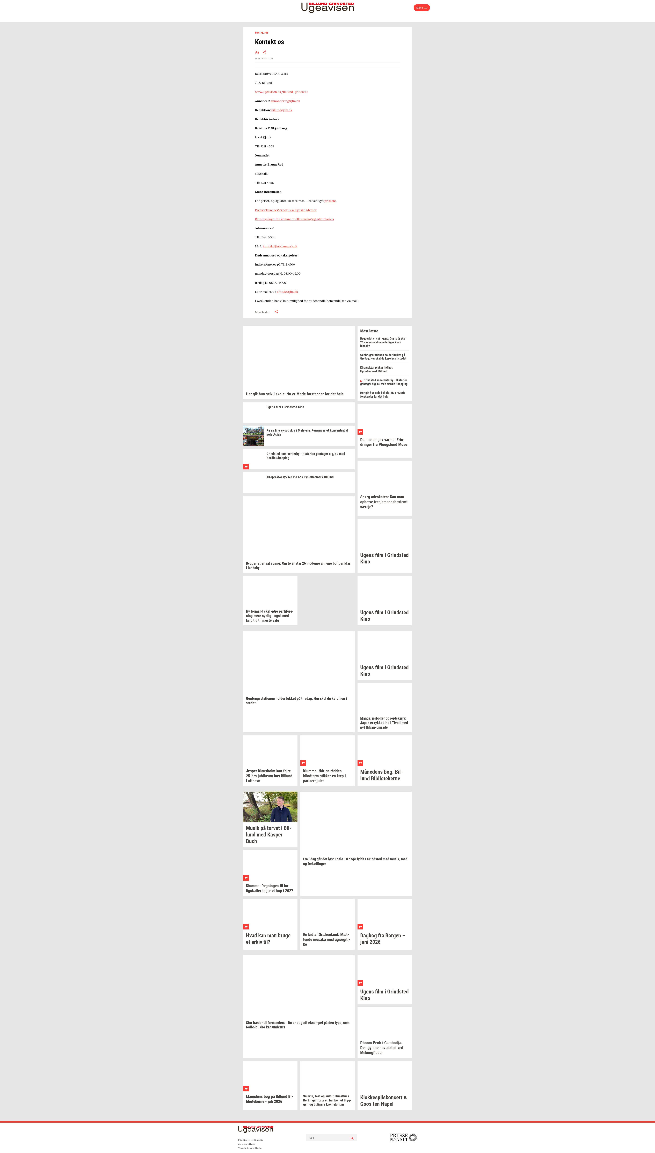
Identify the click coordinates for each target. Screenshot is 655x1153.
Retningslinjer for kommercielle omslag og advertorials (294, 219)
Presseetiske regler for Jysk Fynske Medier (286, 210)
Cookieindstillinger (246, 1144)
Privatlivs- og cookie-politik (250, 1140)
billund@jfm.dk (281, 110)
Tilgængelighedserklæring (250, 1148)
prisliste (330, 201)
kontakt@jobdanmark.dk (280, 246)
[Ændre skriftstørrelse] (257, 52)
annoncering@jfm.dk (285, 101)
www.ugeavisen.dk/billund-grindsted (281, 92)
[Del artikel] (265, 52)
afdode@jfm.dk (287, 292)
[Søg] (352, 1137)
